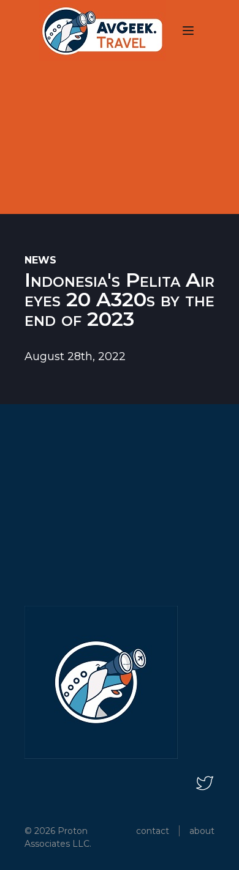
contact (152, 830)
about (201, 830)
